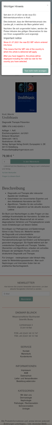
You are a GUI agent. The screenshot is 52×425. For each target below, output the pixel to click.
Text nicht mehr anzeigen (35, 70)
